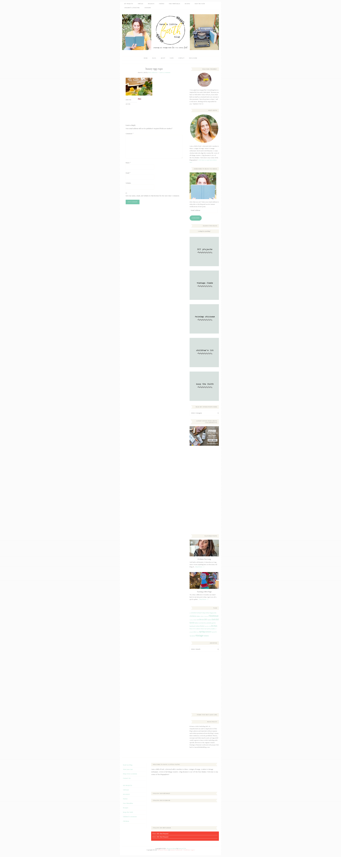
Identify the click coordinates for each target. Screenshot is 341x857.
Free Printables (128, 803)
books (215, 613)
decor (201, 619)
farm (202, 623)
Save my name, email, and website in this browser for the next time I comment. (153, 196)
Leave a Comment (164, 73)
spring (202, 631)
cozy (194, 620)
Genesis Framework (176, 850)
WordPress (186, 850)
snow (198, 632)
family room (198, 623)
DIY (205, 619)
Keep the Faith (128, 812)
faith (214, 619)
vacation (192, 636)
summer (208, 631)
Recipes (125, 808)
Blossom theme (171, 848)
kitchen (214, 626)
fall (217, 619)
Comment (129, 133)
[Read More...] (199, 567)
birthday (207, 613)
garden (214, 623)
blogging (211, 613)
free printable (207, 623)
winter (206, 635)
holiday (198, 626)
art (190, 613)
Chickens (126, 821)
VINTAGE (126, 790)
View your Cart (128, 769)
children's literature (204, 616)
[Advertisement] (203, 476)
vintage (199, 636)
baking (203, 613)
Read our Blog (127, 765)
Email (128, 173)
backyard (199, 613)
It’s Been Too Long (204, 559)
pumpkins (213, 629)
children (198, 616)
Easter (209, 620)
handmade (192, 626)
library (191, 629)
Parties (125, 799)
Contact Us (126, 778)
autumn (193, 613)
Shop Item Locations (130, 774)
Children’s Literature (130, 816)
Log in (192, 850)
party (208, 629)
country (191, 620)
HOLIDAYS (126, 794)
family (192, 622)
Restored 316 (182, 848)
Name (128, 163)
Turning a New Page (204, 591)
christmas (213, 616)
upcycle (214, 632)
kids (210, 626)
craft (197, 620)
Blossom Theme (163, 850)
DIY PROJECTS (127, 785)
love (194, 629)
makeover (198, 629)
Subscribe (195, 218)
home (202, 626)
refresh (194, 632)
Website (128, 183)
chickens (193, 616)
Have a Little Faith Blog (170, 32)
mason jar (204, 629)
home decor (207, 626)
